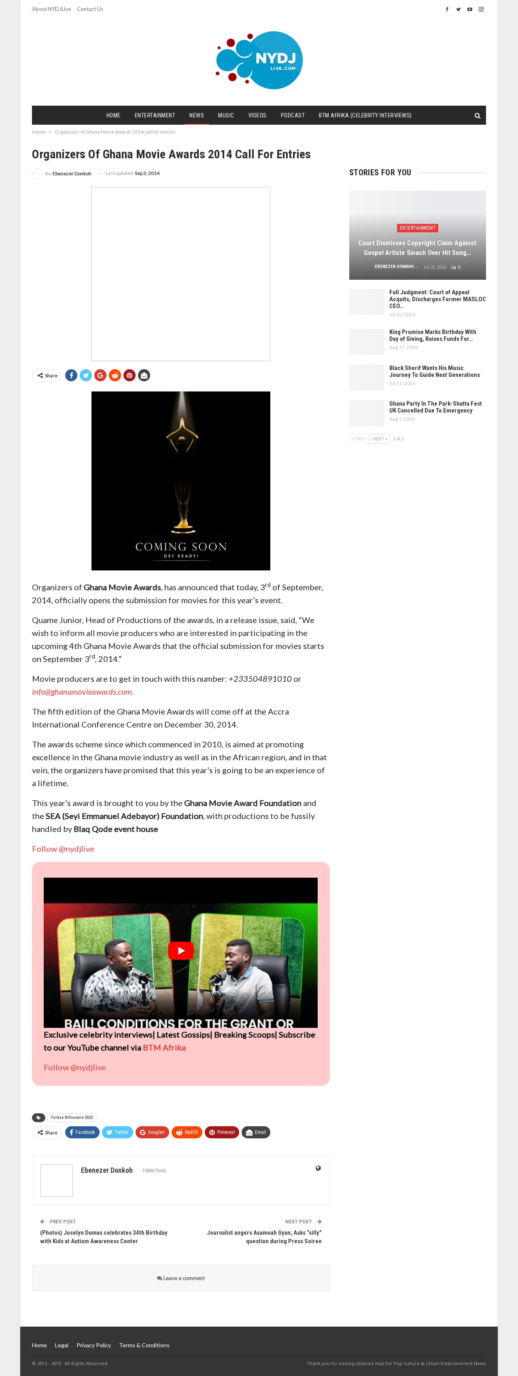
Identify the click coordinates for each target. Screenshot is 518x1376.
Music (226, 115)
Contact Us (90, 9)
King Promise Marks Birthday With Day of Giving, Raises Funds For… (432, 335)
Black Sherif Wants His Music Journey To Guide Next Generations (434, 371)
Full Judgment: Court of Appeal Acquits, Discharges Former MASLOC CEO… (437, 299)
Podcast (293, 115)
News (196, 115)
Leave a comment (183, 1278)
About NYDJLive (51, 9)
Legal (61, 1345)
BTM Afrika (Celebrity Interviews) (365, 115)
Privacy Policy (93, 1345)
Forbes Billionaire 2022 (72, 1117)
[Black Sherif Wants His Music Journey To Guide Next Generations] (366, 378)
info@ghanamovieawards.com (82, 691)
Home (113, 115)
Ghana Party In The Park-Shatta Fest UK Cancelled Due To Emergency (435, 407)
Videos (257, 115)
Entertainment (155, 115)
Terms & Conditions (144, 1345)
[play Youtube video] (181, 951)
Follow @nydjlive (63, 848)
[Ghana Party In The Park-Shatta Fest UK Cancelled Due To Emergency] (366, 413)
